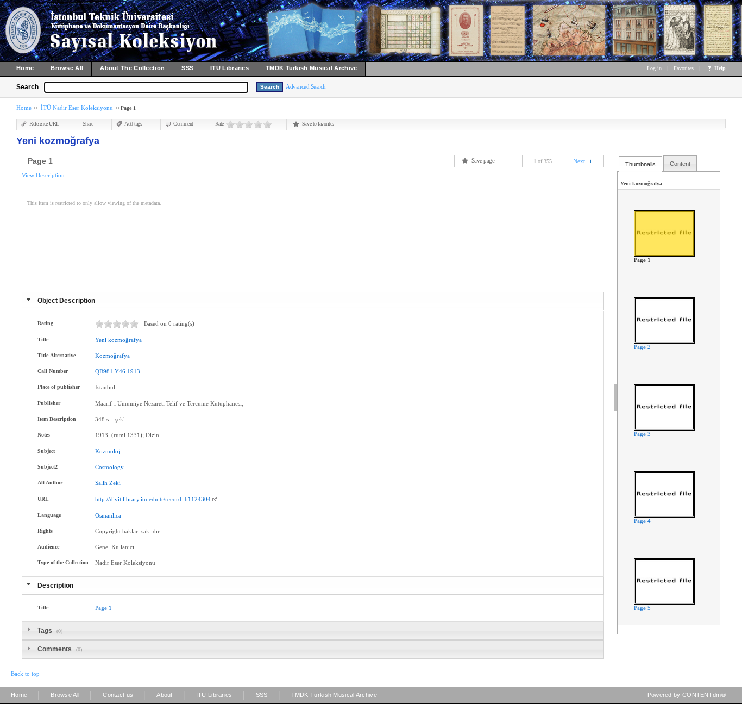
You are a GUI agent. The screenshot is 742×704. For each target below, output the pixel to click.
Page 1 (642, 260)
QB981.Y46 (110, 371)
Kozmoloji (108, 451)
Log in (654, 68)
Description (55, 585)
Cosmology (109, 467)
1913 (133, 371)
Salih (101, 482)
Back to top (25, 673)
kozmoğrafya (125, 340)
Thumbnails (640, 164)
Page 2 (642, 347)
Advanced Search (306, 86)
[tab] (313, 301)
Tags (45, 630)
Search (27, 87)
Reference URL (44, 124)
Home (24, 107)
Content (680, 163)
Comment (183, 124)
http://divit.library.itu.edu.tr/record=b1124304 (153, 499)
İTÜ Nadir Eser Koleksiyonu (77, 107)
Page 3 (642, 434)
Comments (55, 649)
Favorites (684, 68)
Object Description (66, 300)
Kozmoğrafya (112, 355)
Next (579, 161)
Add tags (133, 124)
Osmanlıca (108, 515)
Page (101, 608)
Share (88, 124)
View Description (43, 175)
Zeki (115, 482)
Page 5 (642, 608)
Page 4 (642, 521)
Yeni (100, 340)
